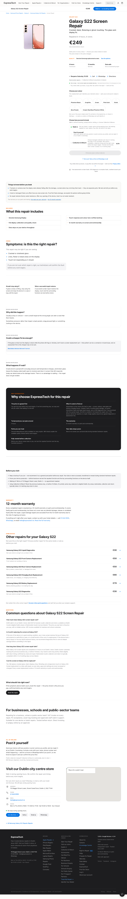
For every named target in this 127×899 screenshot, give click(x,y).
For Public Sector (67, 871)
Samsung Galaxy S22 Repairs (37, 13)
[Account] (118, 3)
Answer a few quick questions (38, 603)
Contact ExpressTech (83, 865)
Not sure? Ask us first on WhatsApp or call (96, 159)
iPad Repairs (47, 845)
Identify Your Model (67, 882)
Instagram (113, 861)
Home (7, 13)
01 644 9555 (65, 518)
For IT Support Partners (66, 875)
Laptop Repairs (48, 856)
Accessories (65, 852)
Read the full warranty (42, 520)
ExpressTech (10, 3)
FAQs (81, 853)
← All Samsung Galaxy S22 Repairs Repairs (19, 823)
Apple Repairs (36, 3)
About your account (85, 875)
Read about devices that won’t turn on (19, 348)
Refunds (109, 891)
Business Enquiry (67, 863)
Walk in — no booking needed (104, 9)
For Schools (65, 866)
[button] (122, 3)
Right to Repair (85, 851)
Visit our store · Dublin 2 (66, 845)
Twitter (100, 861)
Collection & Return (50, 3)
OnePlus (45, 867)
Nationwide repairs (74, 80)
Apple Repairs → (48, 840)
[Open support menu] (122, 894)
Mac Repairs (47, 848)
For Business (65, 860)
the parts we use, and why (39, 199)
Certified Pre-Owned (65, 856)
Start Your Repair (23, 3)
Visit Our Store (76, 3)
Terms (114, 891)
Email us (33, 815)
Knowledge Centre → (85, 846)
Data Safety (83, 861)
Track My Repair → (67, 879)
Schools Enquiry (66, 868)
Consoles (46, 869)
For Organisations (63, 3)
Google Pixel (47, 864)
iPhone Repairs (48, 843)
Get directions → (13, 815)
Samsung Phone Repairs (16, 13)
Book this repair (13, 692)
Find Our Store (84, 869)
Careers (82, 843)
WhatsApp (9, 520)
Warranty (82, 859)
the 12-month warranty (54, 199)
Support (98, 3)
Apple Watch (47, 851)
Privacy (103, 891)
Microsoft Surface (49, 853)
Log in (81, 872)
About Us (82, 840)
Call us (24, 815)
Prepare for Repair (85, 856)
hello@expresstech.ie (27, 520)
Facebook (106, 861)
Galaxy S (26, 13)
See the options (105, 58)
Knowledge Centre (88, 3)
